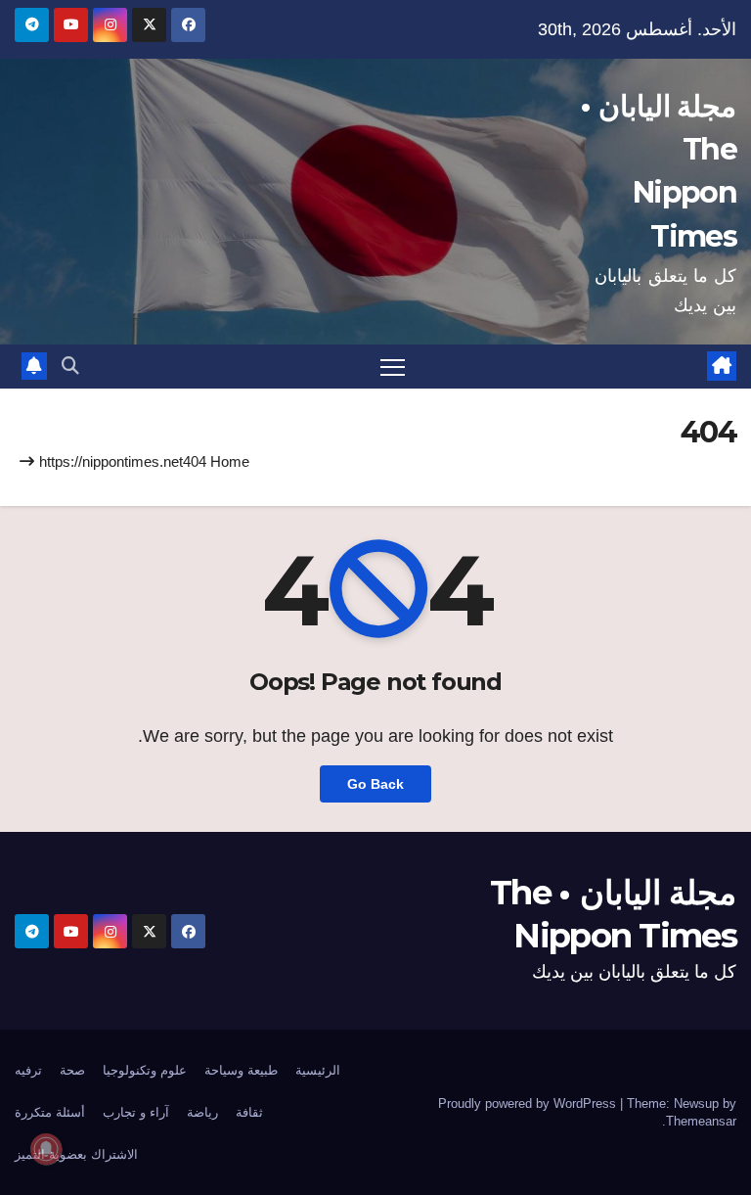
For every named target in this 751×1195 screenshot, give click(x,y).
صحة (72, 1070)
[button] (70, 366)
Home (229, 461)
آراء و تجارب (136, 1112)
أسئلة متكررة (50, 1112)
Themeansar (701, 1121)
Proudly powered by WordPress (529, 1103)
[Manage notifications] (46, 1149)
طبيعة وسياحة (241, 1070)
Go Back (375, 784)
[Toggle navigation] (393, 366)
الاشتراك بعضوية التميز (76, 1154)
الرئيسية (317, 1070)
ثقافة (249, 1112)
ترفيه (28, 1070)
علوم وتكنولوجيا (145, 1070)
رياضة (202, 1112)
